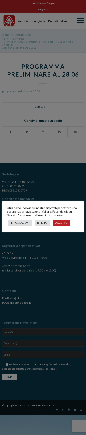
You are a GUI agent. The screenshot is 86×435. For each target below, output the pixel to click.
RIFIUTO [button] (42, 222)
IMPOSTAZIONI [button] (19, 222)
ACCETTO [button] (61, 222)
